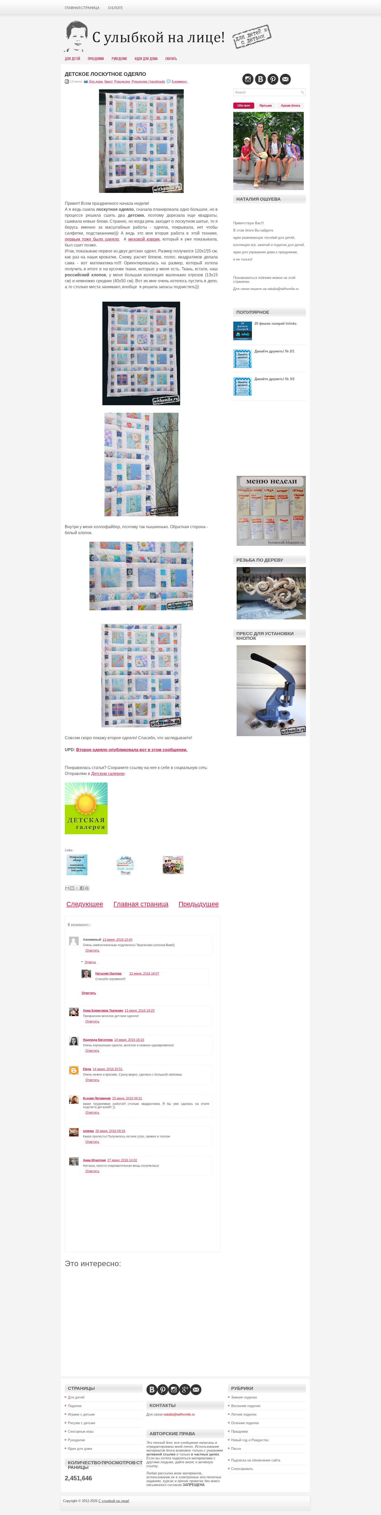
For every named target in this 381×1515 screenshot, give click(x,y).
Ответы (90, 962)
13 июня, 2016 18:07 (144, 973)
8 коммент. (179, 81)
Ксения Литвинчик (97, 1098)
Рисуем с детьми (81, 1423)
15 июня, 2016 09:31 (127, 1098)
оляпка (88, 1131)
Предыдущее (199, 904)
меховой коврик (144, 239)
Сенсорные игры (81, 1431)
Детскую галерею (107, 773)
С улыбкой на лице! (113, 1501)
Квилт (108, 81)
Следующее (84, 904)
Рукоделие (119, 58)
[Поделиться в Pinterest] (86, 888)
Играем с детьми (81, 1414)
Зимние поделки (244, 1397)
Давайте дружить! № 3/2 (274, 379)
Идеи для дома (80, 1449)
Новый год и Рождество (250, 1440)
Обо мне (243, 105)
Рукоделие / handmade (148, 81)
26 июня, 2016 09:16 (110, 1131)
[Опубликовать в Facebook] (81, 888)
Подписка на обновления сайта (255, 1460)
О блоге (115, 8)
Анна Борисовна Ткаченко (103, 1010)
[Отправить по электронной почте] (67, 888)
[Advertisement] (142, 1318)
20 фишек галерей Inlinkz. (276, 323)
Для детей (76, 1397)
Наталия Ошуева (108, 973)
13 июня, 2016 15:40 (117, 939)
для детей (72, 58)
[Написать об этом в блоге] (72, 888)
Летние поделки (243, 1414)
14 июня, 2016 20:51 (108, 1069)
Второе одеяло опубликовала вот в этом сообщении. (131, 750)
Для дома (96, 81)
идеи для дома (146, 58)
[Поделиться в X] (77, 888)
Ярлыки (265, 105)
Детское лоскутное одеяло (105, 74)
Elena (87, 1069)
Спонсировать (242, 1469)
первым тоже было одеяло (92, 239)
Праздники (96, 58)
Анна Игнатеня (94, 1160)
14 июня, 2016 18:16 (129, 1040)
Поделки (74, 1406)
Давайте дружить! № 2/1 (274, 351)
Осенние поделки (245, 1423)
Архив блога (290, 105)
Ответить (92, 950)
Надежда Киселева (98, 1040)
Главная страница (82, 8)
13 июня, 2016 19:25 (139, 1010)
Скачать (171, 58)
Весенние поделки (245, 1406)
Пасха (236, 1449)
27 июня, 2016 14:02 (122, 1160)
